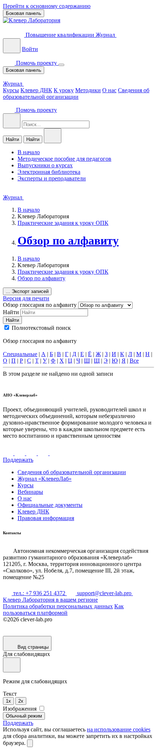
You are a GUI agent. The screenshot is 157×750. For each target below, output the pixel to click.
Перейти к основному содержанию (47, 6)
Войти (30, 49)
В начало (29, 210)
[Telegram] (20, 453)
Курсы (11, 90)
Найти (12, 139)
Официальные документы (50, 505)
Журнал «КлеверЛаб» (45, 479)
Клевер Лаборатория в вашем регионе (50, 600)
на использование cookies (118, 729)
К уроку (64, 90)
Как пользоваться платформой (63, 609)
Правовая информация (46, 518)
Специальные (20, 354)
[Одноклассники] (44, 453)
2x (20, 701)
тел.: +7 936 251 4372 (39, 593)
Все (134, 361)
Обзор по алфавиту (68, 240)
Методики (88, 90)
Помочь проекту (36, 63)
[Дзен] (32, 453)
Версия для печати (26, 298)
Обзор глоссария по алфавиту (40, 305)
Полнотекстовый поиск (41, 328)
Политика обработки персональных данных (58, 606)
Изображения (20, 709)
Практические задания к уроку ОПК (63, 223)
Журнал (106, 35)
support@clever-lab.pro (104, 593)
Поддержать (18, 460)
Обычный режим (24, 716)
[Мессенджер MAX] (55, 453)
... (27, 291)
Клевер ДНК (36, 90)
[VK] (9, 453)
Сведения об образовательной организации (76, 93)
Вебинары (30, 492)
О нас (109, 90)
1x (8, 701)
